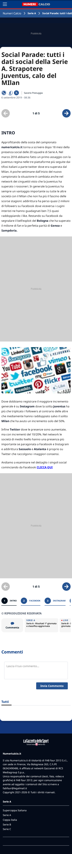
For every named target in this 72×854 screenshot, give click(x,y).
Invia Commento (52, 686)
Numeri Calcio (12, 13)
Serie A (32, 13)
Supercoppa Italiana (15, 810)
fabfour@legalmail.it (15, 788)
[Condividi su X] (16, 92)
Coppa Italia (10, 819)
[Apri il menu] (5, 4)
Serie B (7, 824)
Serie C (7, 829)
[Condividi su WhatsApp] (3, 92)
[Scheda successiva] (66, 113)
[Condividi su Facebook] (10, 92)
